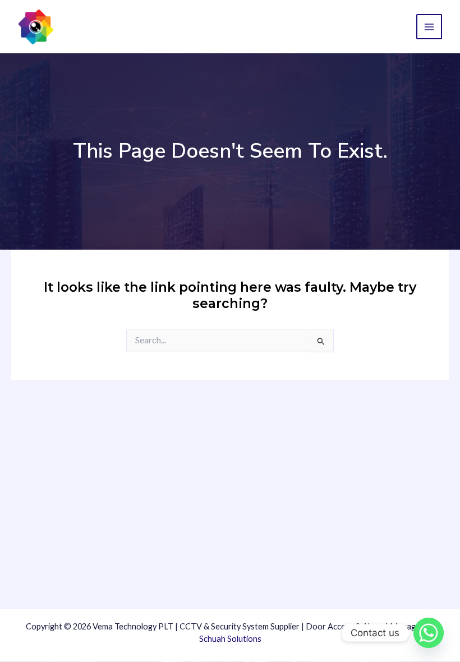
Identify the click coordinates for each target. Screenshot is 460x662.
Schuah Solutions (230, 638)
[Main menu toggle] (429, 27)
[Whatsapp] (428, 633)
